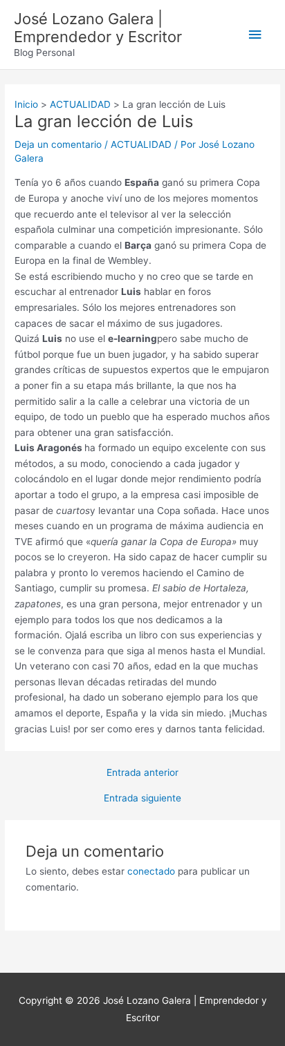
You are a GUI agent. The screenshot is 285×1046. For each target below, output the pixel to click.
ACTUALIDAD (141, 144)
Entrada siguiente (142, 798)
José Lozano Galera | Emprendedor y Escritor (98, 28)
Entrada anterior (142, 773)
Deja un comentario (58, 144)
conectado (151, 871)
